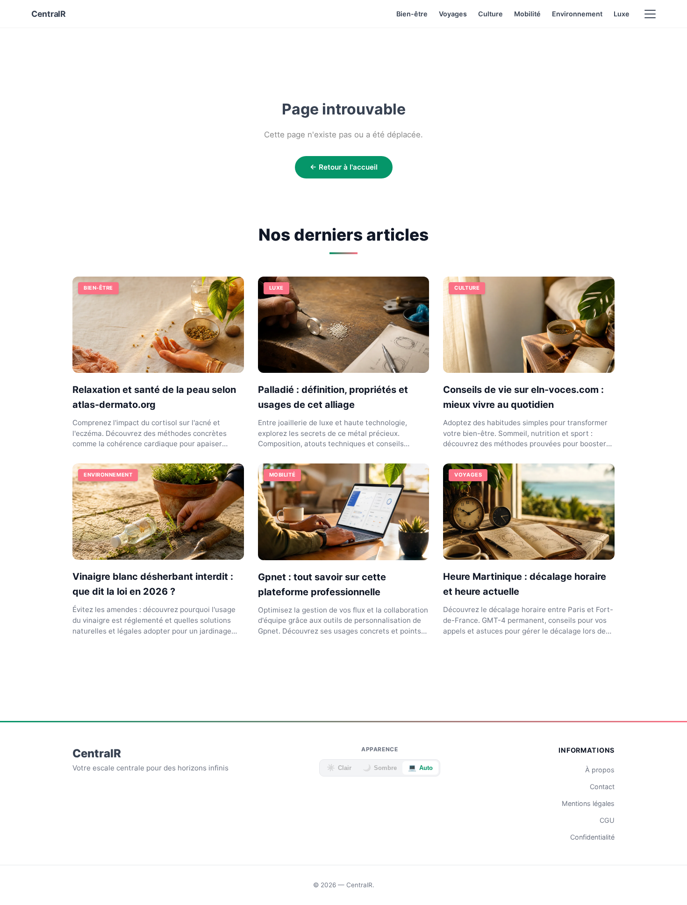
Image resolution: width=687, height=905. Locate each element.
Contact (602, 787)
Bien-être (412, 14)
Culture (490, 14)
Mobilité (527, 14)
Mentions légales (588, 803)
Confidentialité (592, 837)
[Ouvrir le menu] (650, 14)
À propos (600, 770)
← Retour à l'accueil (344, 167)
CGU (607, 820)
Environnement (577, 14)
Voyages (453, 14)
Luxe (622, 14)
